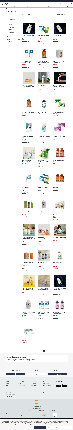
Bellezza (19, 6)
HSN (6, 415)
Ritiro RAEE (20, 387)
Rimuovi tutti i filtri (63, 17)
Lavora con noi (33, 385)
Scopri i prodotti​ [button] (36, 374)
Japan (40, 406)
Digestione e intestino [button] (27, 18)
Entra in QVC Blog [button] (57, 374)
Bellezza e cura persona (12, 8)
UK (34, 406)
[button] (60, 4)
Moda (36, 6)
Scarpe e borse (40, 6)
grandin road (23, 415)
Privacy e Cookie (46, 381)
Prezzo (8, 39)
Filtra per (9, 47)
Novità (5, 6)
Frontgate (15, 415)
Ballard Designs (10, 415)
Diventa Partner (33, 383)
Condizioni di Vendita (47, 385)
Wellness (14, 6)
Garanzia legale (46, 392)
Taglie (7, 385)
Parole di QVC (8, 383)
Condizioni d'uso (46, 383)
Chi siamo (32, 381)
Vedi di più (9, 36)
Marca (8, 17)
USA (32, 406)
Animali (31, 6)
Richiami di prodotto (21, 385)
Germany (37, 406)
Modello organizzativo (35, 390)
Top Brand (10, 6)
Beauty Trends (8, 392)
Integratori (24, 6)
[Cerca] (54, 4)
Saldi (2, 6)
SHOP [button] (12, 3)
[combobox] (37, 4)
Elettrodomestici (51, 6)
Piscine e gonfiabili (9, 396)
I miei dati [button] (11, 374)
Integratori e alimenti (21, 8)
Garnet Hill (19, 415)
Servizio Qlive (45, 390)
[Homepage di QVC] (6, 9)
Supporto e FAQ (21, 381)
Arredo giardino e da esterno (11, 394)
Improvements (28, 415)
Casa (28, 6)
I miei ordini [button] (21, 374)
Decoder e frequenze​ (22, 390)
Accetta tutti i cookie (40, 427)
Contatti (19, 383)
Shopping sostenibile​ (9, 387)
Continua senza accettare (53, 427)
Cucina (46, 6)
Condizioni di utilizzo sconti (48, 387)
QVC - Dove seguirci (9, 381)
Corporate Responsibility (35, 387)
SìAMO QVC (8, 390)
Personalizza (66, 427)
